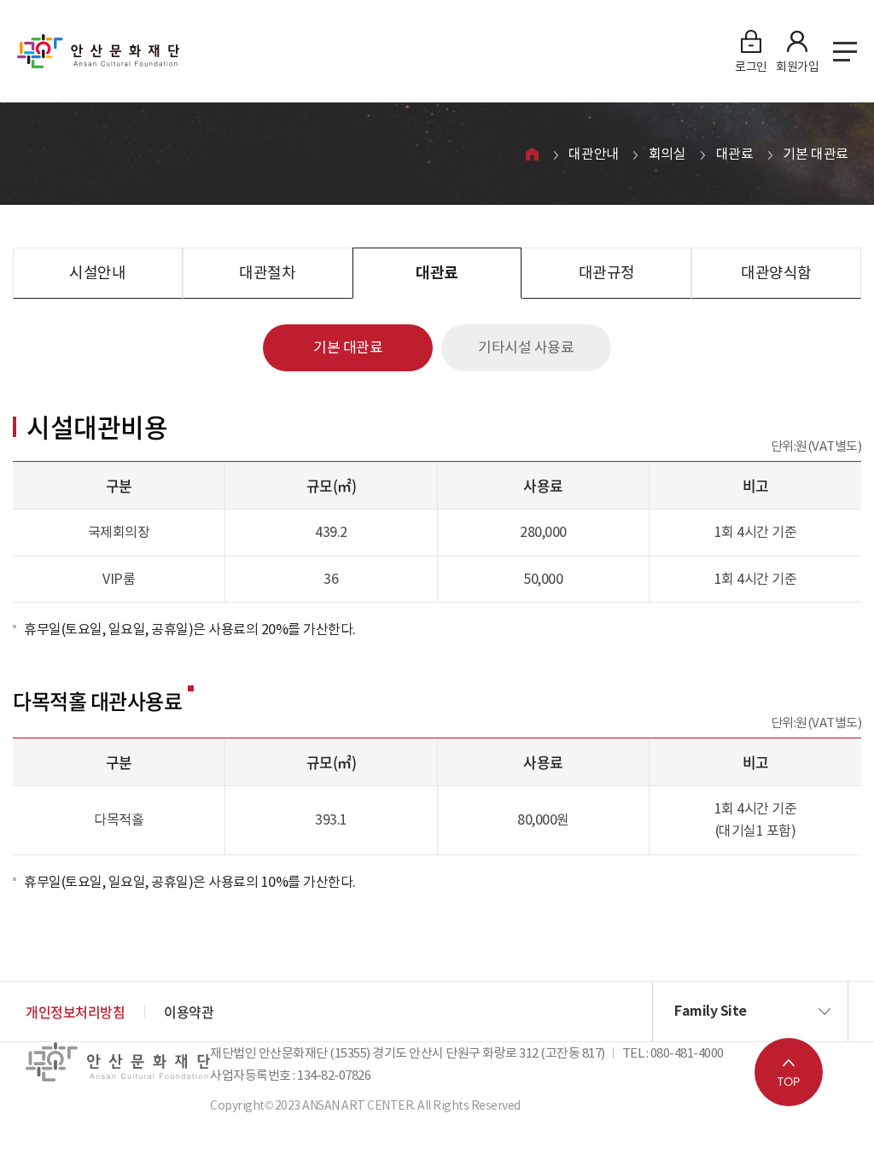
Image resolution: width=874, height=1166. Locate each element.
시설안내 (97, 273)
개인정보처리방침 (75, 1011)
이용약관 (188, 1011)
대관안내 (593, 153)
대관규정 (607, 273)
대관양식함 (776, 273)
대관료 (735, 153)
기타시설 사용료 (526, 347)
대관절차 (267, 273)
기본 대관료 (815, 153)
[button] (750, 1011)
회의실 (667, 153)
